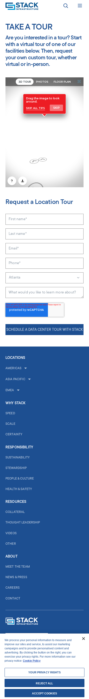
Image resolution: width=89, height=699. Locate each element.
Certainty (13, 434)
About (11, 556)
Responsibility (19, 447)
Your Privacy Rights (44, 672)
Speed (10, 413)
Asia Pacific (15, 379)
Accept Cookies (44, 693)
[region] (44, 666)
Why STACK (15, 403)
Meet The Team (17, 567)
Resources (15, 502)
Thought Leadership (22, 522)
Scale (10, 424)
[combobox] (44, 278)
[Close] (84, 639)
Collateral (15, 512)
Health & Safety (18, 489)
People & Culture (19, 478)
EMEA (9, 390)
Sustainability (17, 457)
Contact (12, 598)
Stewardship (16, 468)
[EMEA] (18, 390)
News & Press (16, 577)
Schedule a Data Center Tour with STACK (44, 330)
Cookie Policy (32, 660)
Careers (12, 588)
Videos (11, 533)
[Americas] (25, 368)
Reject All (44, 683)
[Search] (65, 6)
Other (10, 544)
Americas (13, 368)
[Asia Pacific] (29, 379)
